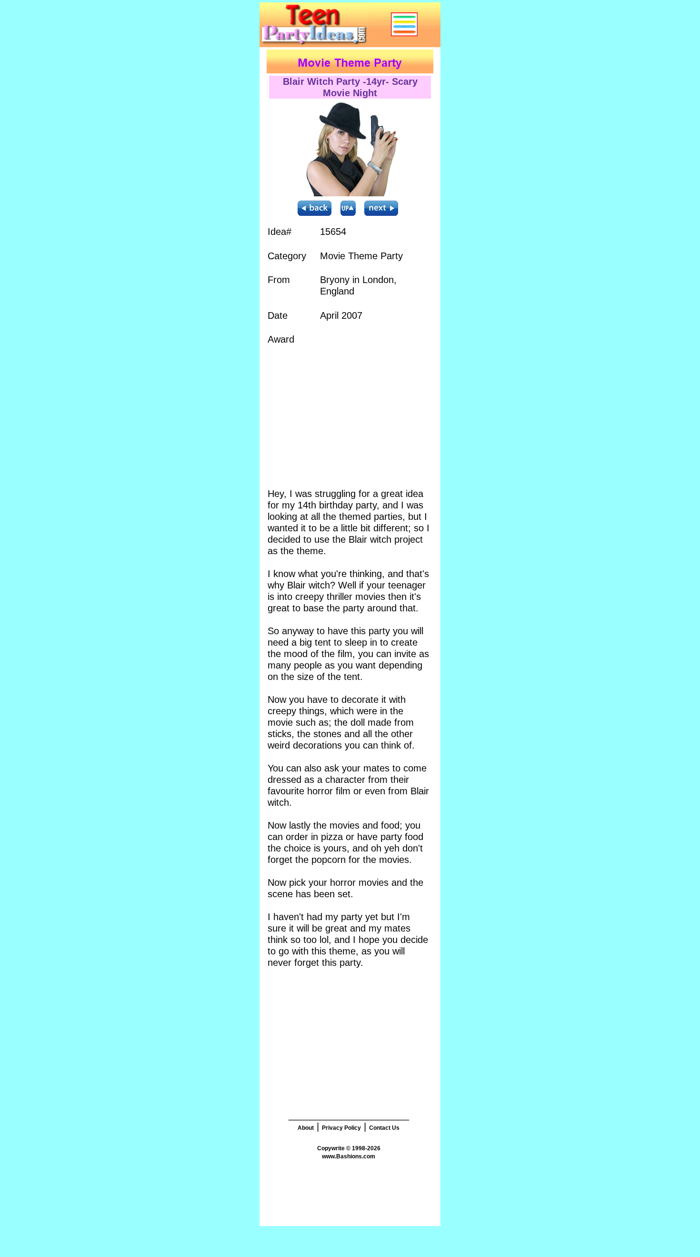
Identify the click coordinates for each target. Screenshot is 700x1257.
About (306, 1128)
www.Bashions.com (348, 1156)
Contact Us (384, 1128)
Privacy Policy (341, 1128)
